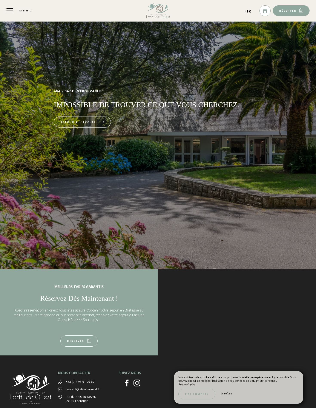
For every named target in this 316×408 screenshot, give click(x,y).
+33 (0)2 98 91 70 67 (80, 382)
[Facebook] (128, 384)
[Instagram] (138, 384)
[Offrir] (265, 10)
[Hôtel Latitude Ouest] (158, 10)
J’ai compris (197, 394)
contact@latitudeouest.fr (83, 389)
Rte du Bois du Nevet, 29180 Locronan (81, 399)
